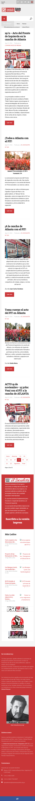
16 (11, 460)
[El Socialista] (17, 480)
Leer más (9, 123)
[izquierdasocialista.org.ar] (17, 9)
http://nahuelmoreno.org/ (17, 725)
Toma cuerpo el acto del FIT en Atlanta (17, 311)
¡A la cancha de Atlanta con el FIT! (15, 227)
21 (7, 463)
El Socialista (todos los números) (12, 27)
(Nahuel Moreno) (5, 689)
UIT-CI (32, 2)
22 (11, 463)
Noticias (24, 23)
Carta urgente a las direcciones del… (11, 541)
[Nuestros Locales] (17, 634)
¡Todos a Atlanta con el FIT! (16, 139)
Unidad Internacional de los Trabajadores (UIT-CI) (16, 743)
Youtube (28, 2)
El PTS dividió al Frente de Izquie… (10, 582)
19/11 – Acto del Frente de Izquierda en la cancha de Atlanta (17, 36)
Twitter (25, 2)
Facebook (18, 2)
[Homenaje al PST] (17, 609)
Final (23, 463)
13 (20, 456)
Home (18, 23)
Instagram (21, 2)
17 (15, 460)
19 (23, 460)
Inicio (8, 456)
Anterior (14, 456)
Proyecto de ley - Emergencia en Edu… (11, 555)
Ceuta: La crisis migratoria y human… (9, 597)
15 (7, 460)
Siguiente (17, 463)
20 (27, 460)
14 (24, 456)
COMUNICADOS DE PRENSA (13, 45)
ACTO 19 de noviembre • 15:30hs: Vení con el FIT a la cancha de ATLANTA (17, 388)
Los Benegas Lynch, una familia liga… (11, 568)
